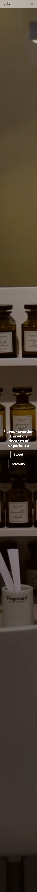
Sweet (18, 454)
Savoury (18, 464)
